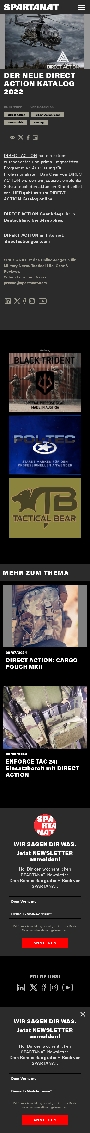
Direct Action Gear (47, 115)
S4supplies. (51, 220)
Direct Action (16, 115)
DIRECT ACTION (20, 155)
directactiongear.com (27, 241)
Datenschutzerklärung (36, 1107)
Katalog (38, 122)
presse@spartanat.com (25, 282)
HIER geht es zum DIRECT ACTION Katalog (35, 196)
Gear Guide (15, 122)
